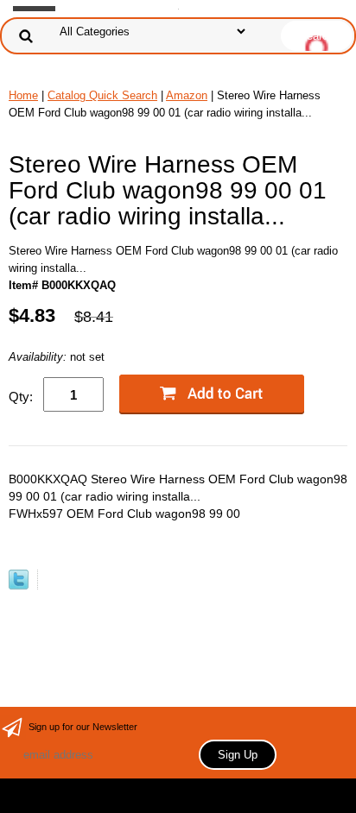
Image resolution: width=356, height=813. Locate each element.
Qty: (21, 396)
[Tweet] (19, 585)
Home (23, 95)
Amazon (186, 95)
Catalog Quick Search (102, 95)
